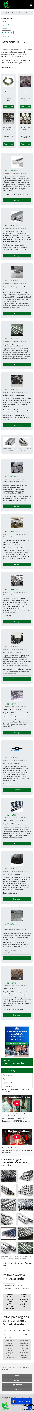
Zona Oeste (7, 1288)
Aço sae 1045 (5, 21)
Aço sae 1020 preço (7, 32)
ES (14, 1331)
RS (5, 1334)
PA (10, 1337)
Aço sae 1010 (5, 36)
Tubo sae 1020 (6, 28)
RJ (5, 1331)
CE (19, 1334)
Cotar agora (8, 107)
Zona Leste (26, 1288)
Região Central (9, 1285)
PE (10, 1334)
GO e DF (25, 1334)
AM (5, 1337)
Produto (17, 1380)
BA (14, 1334)
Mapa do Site (17, 1389)
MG (10, 1331)
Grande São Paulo (9, 1292)
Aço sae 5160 (5, 25)
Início (17, 1376)
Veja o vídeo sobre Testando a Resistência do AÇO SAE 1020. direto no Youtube (16, 1121)
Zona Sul (16, 1288)
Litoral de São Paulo (23, 1292)
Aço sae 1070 (7, 1083)
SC (29, 1331)
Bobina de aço (8, 1086)
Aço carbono (7, 1075)
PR (24, 1331)
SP (19, 1331)
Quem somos (17, 1385)
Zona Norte (20, 1285)
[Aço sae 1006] (8, 82)
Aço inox (6, 1079)
